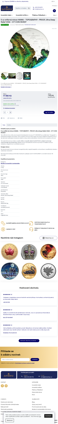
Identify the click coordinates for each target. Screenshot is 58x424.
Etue (32, 395)
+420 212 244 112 (28, 377)
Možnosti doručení (9, 108)
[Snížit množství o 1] (4, 112)
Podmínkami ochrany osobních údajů (24, 363)
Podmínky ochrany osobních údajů (10, 412)
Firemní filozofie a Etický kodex (9, 404)
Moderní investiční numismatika (9, 163)
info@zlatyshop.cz (46, 377)
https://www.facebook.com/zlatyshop (1, 385)
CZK (52, 1)
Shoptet (55, 422)
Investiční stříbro (36, 387)
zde (39, 416)
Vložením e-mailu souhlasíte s (17, 363)
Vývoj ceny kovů (36, 404)
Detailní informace (5, 87)
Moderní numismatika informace (40, 409)
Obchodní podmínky (6, 409)
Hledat (28, 8)
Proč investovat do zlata (38, 407)
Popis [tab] (3, 125)
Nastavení (9, 420)
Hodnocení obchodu (6, 402)
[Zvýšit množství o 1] (9, 112)
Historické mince (36, 392)
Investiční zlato (35, 385)
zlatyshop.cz (5, 385)
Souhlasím (48, 416)
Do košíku (50, 112)
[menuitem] (6, 15)
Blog (32, 402)
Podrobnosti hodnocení (29, 25)
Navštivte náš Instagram (11, 238)
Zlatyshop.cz (49, 238)
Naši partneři (4, 407)
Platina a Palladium (36, 390)
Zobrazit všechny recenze (27, 340)
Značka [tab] (8, 125)
